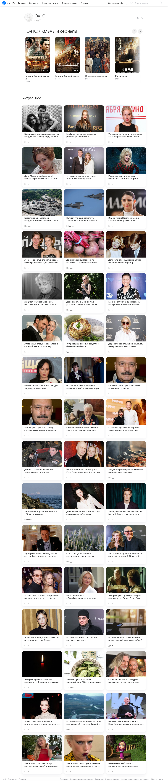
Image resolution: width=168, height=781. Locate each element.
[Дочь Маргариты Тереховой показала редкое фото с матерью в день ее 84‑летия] (42, 167)
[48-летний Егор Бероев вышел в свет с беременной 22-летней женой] (126, 544)
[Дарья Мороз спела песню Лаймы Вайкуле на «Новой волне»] (126, 335)
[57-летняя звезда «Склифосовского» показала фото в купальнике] (84, 586)
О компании (12, 779)
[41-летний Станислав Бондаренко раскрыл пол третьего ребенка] (42, 586)
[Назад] (134, 31)
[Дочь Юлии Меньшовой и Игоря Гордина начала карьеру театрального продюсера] (126, 251)
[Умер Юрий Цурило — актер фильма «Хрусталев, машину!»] (42, 418)
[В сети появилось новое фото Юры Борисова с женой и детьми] (84, 460)
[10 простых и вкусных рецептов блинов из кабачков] (84, 335)
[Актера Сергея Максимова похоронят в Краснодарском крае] (42, 670)
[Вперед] (140, 31)
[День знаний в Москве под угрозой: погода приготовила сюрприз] (84, 293)
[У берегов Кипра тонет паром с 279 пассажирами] (42, 502)
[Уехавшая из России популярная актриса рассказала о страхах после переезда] (126, 125)
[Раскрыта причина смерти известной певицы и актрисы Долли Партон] (126, 167)
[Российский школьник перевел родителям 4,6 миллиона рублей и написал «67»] (126, 628)
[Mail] (4, 3)
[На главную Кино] (10, 3)
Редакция (64, 779)
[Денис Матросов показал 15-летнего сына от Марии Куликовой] (42, 460)
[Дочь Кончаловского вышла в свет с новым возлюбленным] (84, 502)
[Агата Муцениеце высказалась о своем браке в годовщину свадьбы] (42, 335)
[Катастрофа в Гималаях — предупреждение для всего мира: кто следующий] (42, 209)
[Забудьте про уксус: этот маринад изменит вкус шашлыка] (126, 460)
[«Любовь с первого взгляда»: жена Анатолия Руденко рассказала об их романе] (84, 167)
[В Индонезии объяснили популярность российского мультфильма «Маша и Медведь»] (126, 754)
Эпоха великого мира (96, 76)
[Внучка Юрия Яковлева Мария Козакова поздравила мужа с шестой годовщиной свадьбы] (126, 209)
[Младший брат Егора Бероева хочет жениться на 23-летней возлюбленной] (126, 418)
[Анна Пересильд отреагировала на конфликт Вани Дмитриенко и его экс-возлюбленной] (42, 251)
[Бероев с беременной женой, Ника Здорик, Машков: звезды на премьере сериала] (126, 712)
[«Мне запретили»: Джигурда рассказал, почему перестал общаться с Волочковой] (126, 670)
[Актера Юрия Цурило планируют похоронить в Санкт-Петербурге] (126, 586)
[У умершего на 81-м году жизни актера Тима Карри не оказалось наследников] (42, 544)
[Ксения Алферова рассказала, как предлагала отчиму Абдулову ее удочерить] (42, 125)
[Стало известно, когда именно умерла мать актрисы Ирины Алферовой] (84, 418)
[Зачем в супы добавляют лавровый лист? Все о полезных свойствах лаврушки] (84, 670)
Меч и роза (121, 76)
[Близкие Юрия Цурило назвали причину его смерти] (126, 377)
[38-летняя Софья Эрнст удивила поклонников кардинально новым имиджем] (84, 754)
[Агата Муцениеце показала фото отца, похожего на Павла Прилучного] (42, 628)
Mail (4, 779)
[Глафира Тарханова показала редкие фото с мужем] (84, 125)
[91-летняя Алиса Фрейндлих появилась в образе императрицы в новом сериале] (84, 377)
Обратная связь (157, 779)
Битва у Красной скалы (67, 76)
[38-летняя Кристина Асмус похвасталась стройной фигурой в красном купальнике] (42, 754)
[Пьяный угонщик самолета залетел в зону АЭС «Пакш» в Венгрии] (84, 209)
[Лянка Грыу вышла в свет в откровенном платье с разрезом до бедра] (42, 712)
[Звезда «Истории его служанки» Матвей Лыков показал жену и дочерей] (126, 502)
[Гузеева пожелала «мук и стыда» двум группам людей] (42, 377)
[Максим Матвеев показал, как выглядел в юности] (84, 628)
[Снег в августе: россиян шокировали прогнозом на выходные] (84, 544)
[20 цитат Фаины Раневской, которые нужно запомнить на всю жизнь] (42, 293)
